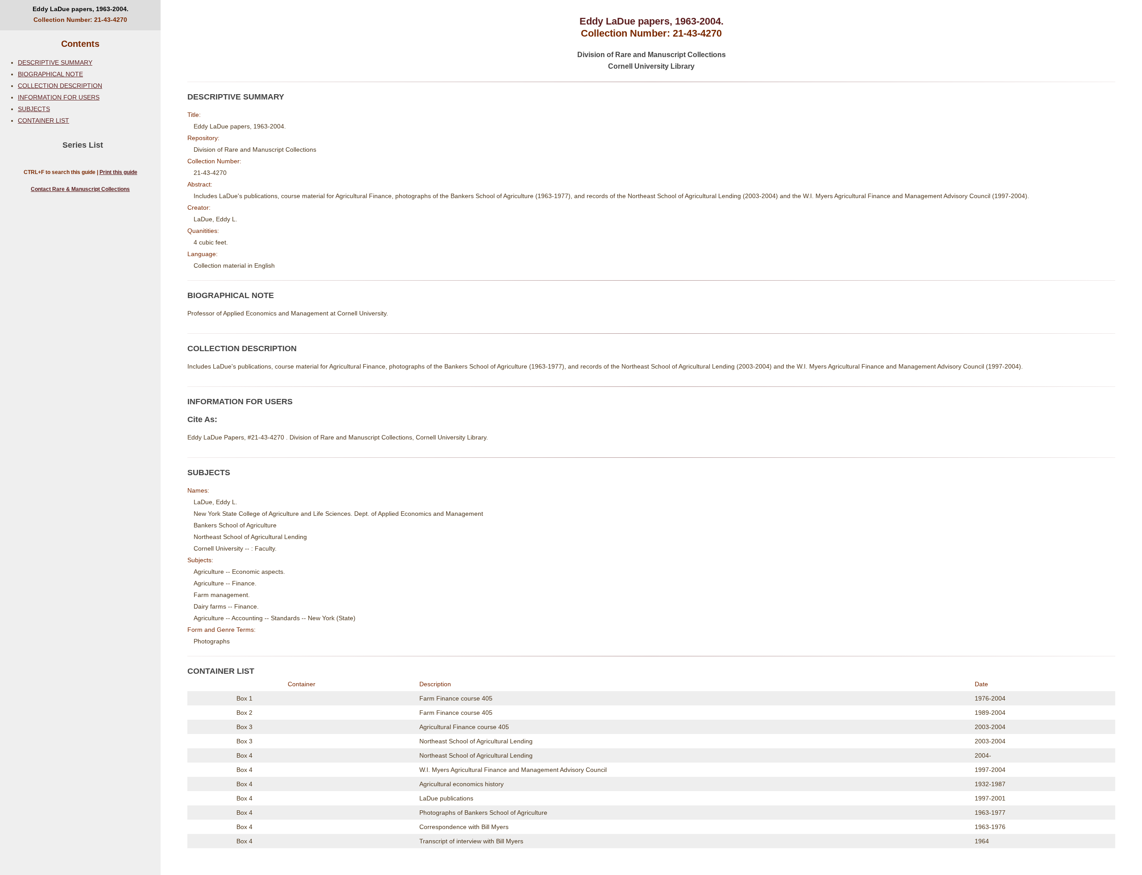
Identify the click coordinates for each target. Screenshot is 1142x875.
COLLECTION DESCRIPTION (60, 85)
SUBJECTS (34, 108)
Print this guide (118, 172)
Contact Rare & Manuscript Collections (80, 189)
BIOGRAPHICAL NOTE (50, 74)
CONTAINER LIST (43, 120)
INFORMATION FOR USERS (58, 97)
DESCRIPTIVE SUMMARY (55, 62)
